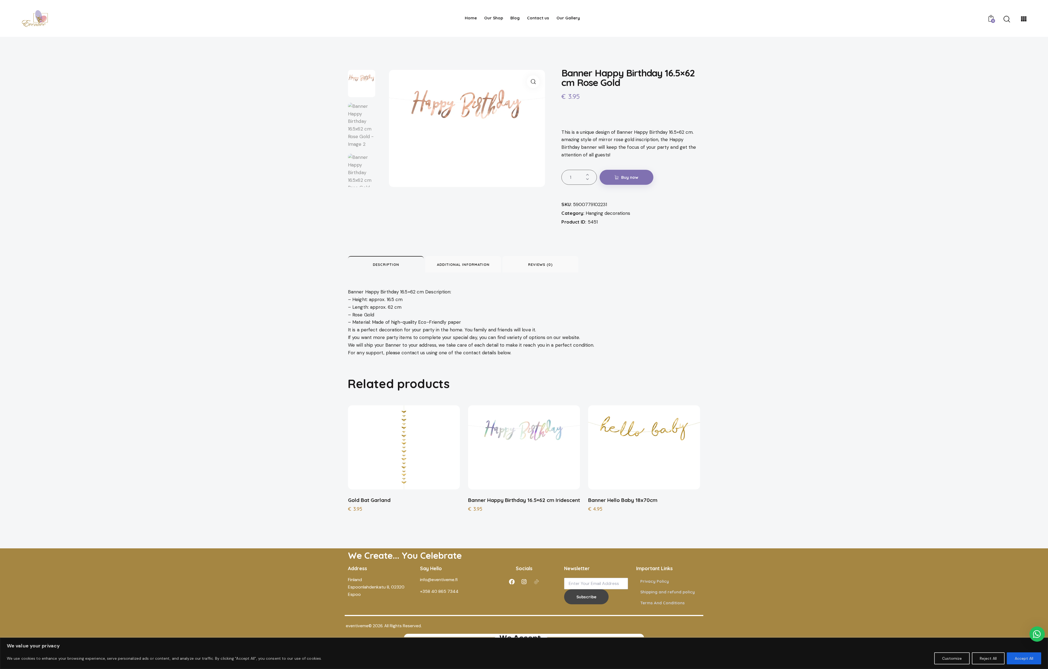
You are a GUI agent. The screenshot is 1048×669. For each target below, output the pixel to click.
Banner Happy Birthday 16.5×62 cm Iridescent (524, 500)
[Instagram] (524, 581)
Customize (952, 658)
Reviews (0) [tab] (540, 264)
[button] (533, 81)
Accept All (1024, 658)
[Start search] (1007, 19)
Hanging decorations (608, 213)
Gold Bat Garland (369, 500)
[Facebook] (511, 581)
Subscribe (586, 596)
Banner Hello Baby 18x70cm (622, 500)
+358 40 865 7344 (439, 591)
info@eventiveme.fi (439, 579)
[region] (524, 653)
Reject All (988, 658)
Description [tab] (386, 264)
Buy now (630, 177)
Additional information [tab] (463, 264)
